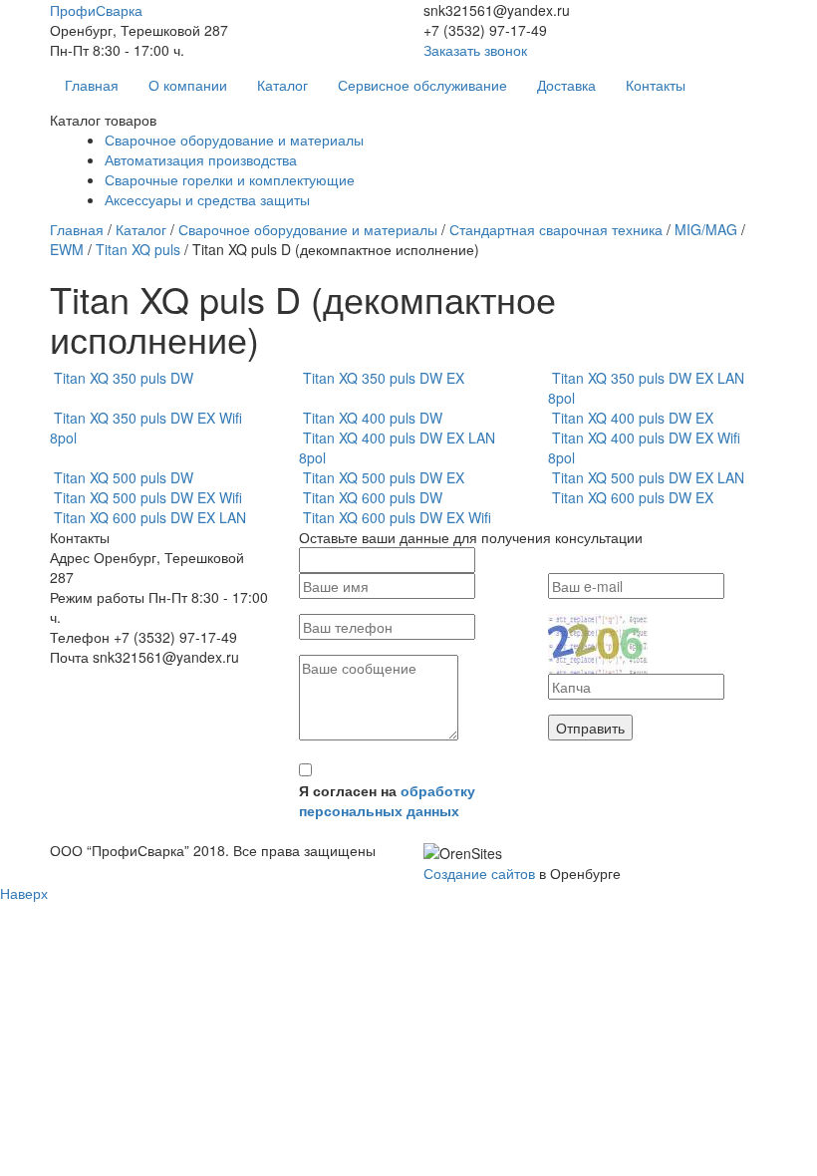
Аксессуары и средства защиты (207, 199)
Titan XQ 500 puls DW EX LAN (648, 477)
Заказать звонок (475, 50)
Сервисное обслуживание (422, 85)
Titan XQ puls (138, 249)
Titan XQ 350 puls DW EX (383, 378)
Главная (92, 85)
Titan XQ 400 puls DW (372, 418)
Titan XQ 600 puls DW (372, 497)
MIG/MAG (706, 229)
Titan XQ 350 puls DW (123, 378)
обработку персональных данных (387, 800)
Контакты (655, 85)
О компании (187, 85)
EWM (67, 249)
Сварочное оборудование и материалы (234, 139)
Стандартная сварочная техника (556, 229)
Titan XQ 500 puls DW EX (383, 477)
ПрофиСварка (96, 10)
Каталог (282, 85)
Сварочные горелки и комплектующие (230, 179)
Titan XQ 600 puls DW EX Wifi (397, 517)
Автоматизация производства (201, 159)
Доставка (566, 85)
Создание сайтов (479, 873)
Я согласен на (387, 800)
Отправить (590, 727)
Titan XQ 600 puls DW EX (632, 497)
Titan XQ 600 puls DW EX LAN (150, 517)
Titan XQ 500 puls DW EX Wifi (148, 497)
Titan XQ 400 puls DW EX (632, 418)
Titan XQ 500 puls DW (123, 477)
